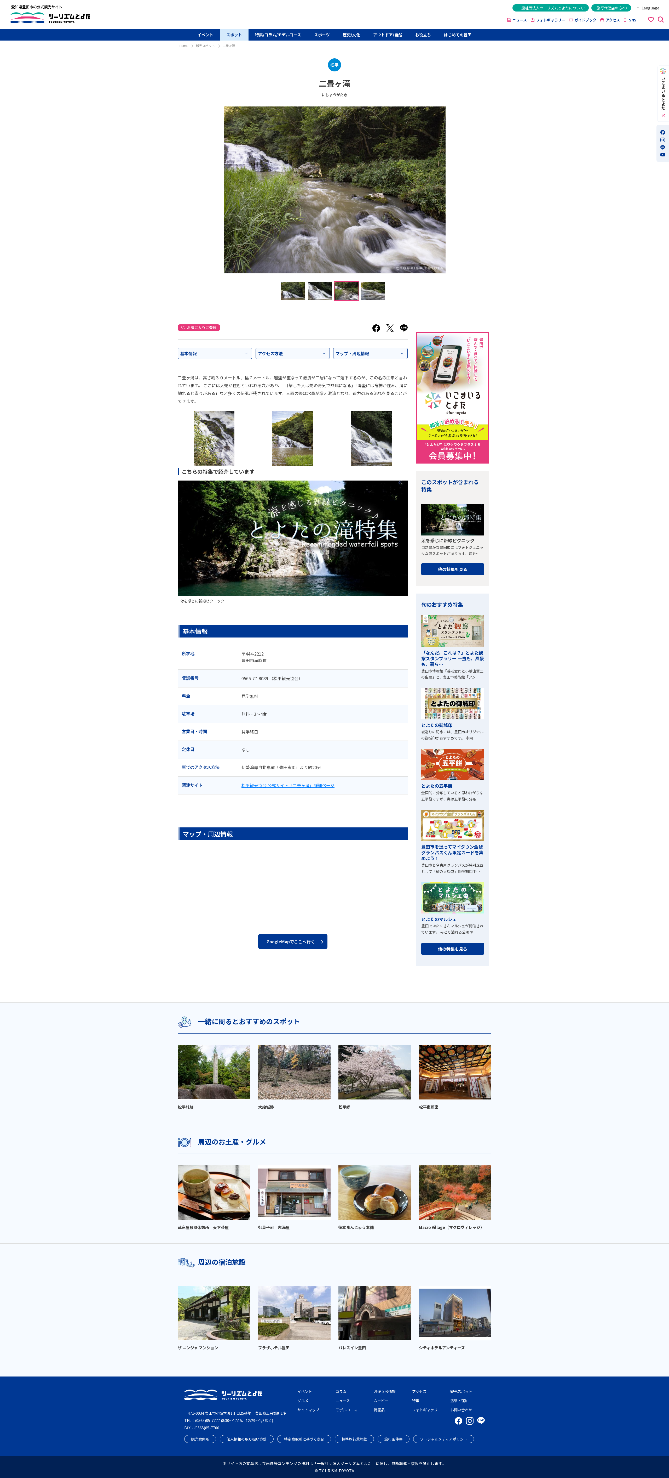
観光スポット (205, 45)
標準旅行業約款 (354, 1439)
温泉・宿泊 (459, 1400)
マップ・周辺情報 (352, 353)
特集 (415, 1400)
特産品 (379, 1409)
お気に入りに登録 (201, 327)
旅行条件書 (393, 1439)
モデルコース (346, 1409)
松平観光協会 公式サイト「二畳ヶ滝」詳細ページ (287, 785)
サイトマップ (308, 1409)
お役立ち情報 (385, 1391)
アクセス (612, 19)
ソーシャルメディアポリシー (443, 1439)
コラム (341, 1391)
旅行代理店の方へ (611, 7)
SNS (632, 19)
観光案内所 (200, 1439)
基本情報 (188, 353)
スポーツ (322, 34)
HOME (184, 45)
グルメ (302, 1400)
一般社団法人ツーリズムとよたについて (551, 7)
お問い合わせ (461, 1409)
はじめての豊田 (457, 34)
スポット (234, 34)
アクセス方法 (270, 353)
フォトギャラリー (550, 19)
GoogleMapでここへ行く (291, 941)
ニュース (519, 19)
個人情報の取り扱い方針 (247, 1439)
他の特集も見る (452, 569)
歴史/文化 (351, 34)
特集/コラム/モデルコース (278, 34)
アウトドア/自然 (387, 34)
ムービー (381, 1400)
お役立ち (423, 34)
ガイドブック (585, 19)
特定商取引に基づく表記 (304, 1439)
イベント (205, 34)
